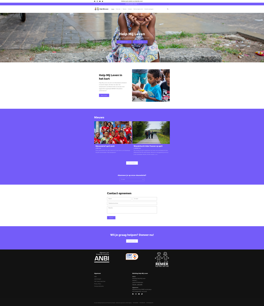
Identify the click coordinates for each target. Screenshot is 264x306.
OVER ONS (140, 42)
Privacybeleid (135, 302)
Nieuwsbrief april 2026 (105, 146)
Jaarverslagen (97, 278)
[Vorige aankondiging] (94, 4)
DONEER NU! (124, 42)
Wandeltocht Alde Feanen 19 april (148, 146)
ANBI (95, 276)
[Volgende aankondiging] (169, 4)
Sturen (111, 217)
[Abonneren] (142, 179)
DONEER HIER (132, 241)
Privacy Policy (97, 283)
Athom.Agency (129, 302)
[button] (118, 9)
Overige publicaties (99, 286)
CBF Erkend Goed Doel (99, 281)
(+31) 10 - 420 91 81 (137, 284)
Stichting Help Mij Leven (102, 302)
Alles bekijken (132, 163)
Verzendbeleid (142, 302)
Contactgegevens (149, 302)
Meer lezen (104, 95)
